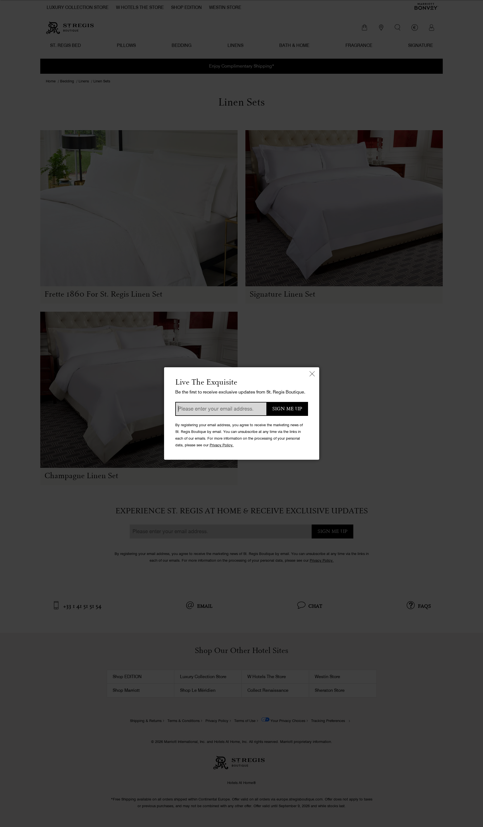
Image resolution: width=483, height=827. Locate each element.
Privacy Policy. (222, 445)
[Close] (312, 374)
